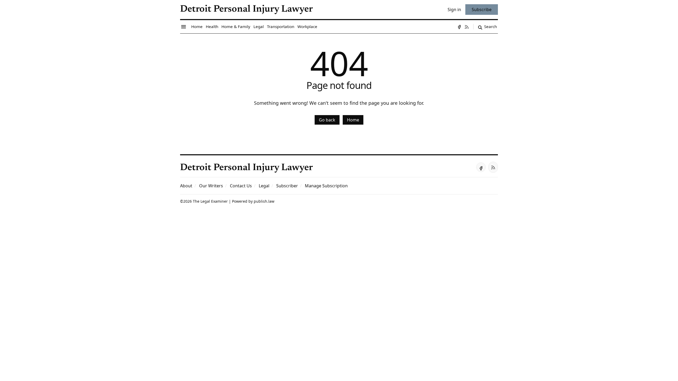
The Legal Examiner (210, 201)
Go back (327, 120)
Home (353, 120)
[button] (287, 186)
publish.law (264, 201)
